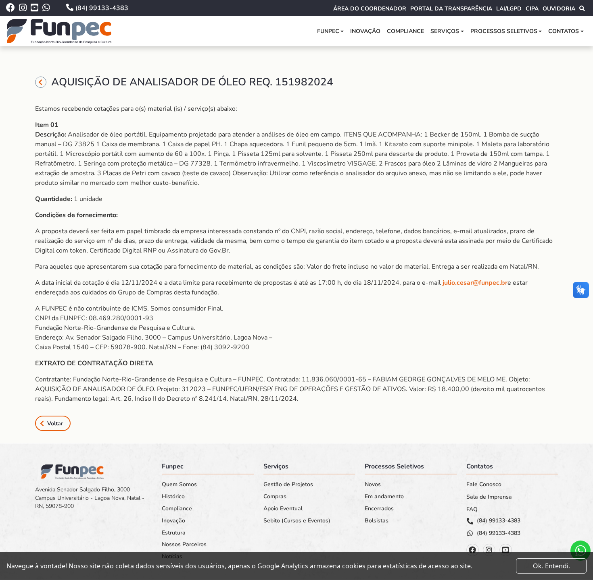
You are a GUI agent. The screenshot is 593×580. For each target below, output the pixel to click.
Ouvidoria (559, 8)
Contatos (563, 31)
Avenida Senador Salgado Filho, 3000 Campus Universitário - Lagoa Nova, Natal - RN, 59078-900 (89, 498)
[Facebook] (472, 550)
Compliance (405, 31)
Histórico (173, 496)
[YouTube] (505, 550)
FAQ (472, 509)
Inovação (365, 31)
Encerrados (379, 508)
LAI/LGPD (509, 8)
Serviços (444, 31)
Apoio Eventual (283, 508)
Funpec (328, 31)
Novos (373, 484)
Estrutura (174, 532)
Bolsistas (376, 520)
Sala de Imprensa (489, 497)
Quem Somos (179, 484)
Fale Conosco (483, 484)
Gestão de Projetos (288, 484)
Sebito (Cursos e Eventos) (296, 520)
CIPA (532, 8)
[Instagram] (489, 550)
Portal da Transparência (451, 8)
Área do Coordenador (369, 8)
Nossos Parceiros (184, 544)
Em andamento (384, 496)
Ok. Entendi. (551, 565)
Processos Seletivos (503, 31)
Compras (274, 496)
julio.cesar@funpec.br (475, 282)
